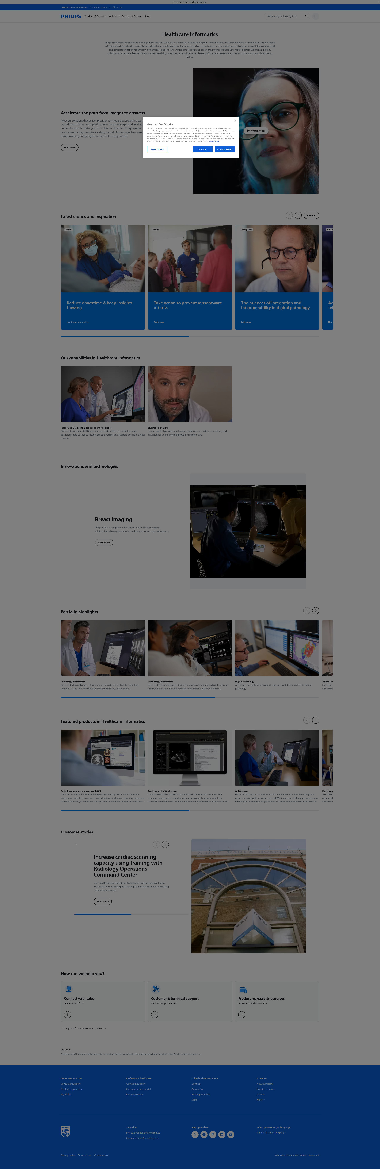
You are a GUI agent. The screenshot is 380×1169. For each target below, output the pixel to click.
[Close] (235, 120)
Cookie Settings (157, 149)
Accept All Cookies (224, 149)
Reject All (202, 149)
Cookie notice (214, 141)
